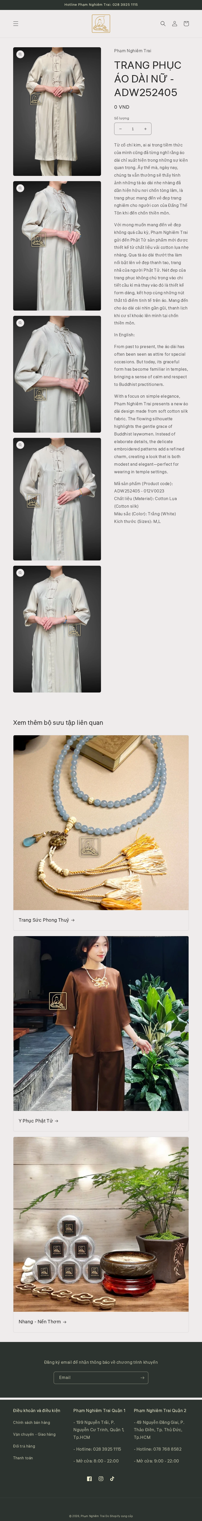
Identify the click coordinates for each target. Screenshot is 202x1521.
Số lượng (121, 118)
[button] (16, 23)
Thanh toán (23, 1458)
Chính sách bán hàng (31, 1422)
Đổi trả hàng (24, 1446)
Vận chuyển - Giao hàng (34, 1434)
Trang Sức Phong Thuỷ (44, 920)
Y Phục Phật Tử (36, 1121)
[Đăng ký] (142, 1378)
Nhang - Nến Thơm (40, 1322)
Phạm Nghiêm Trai (93, 1516)
